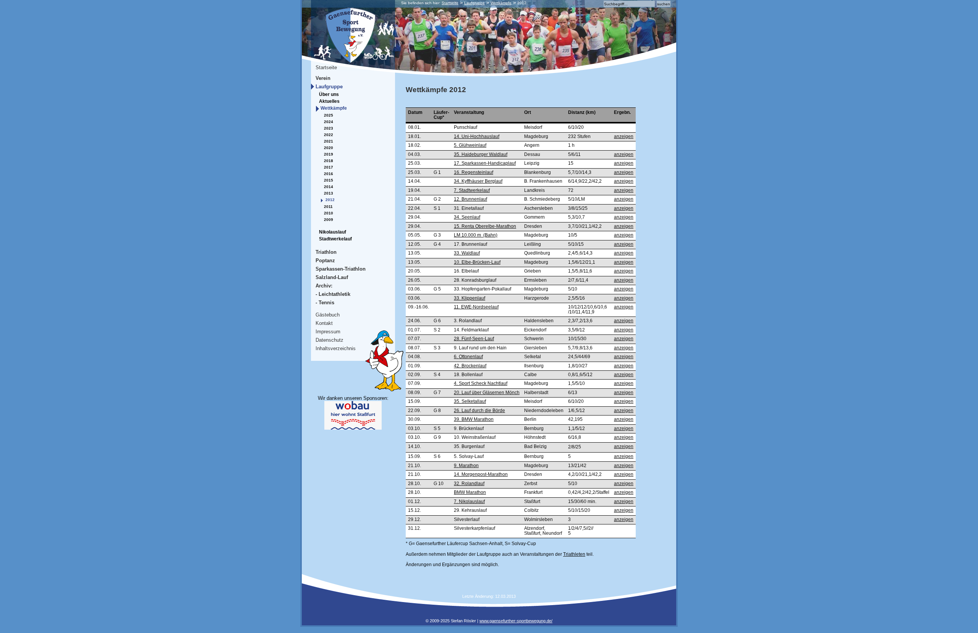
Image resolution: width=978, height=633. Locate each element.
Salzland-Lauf (332, 277)
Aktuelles (329, 101)
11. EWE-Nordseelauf (476, 307)
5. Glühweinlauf (470, 145)
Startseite (450, 3)
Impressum (328, 331)
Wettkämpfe (501, 3)
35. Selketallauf (470, 401)
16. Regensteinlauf (473, 172)
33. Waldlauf (467, 253)
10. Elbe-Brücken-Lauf (477, 262)
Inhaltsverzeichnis (336, 348)
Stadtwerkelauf (335, 239)
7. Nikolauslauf (469, 501)
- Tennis (325, 302)
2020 (328, 148)
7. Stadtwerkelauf (472, 190)
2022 (328, 135)
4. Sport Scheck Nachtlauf (480, 383)
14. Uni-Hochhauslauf (476, 136)
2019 (328, 154)
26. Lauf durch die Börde (479, 410)
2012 (330, 200)
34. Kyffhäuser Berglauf (478, 181)
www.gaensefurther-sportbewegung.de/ (515, 620)
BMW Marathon (470, 492)
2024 (328, 122)
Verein (323, 78)
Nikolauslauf (332, 232)
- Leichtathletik (333, 294)
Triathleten (574, 554)
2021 (328, 141)
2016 (328, 174)
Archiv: (324, 286)
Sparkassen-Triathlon (341, 269)
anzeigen (623, 136)
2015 (328, 180)
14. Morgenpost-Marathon (481, 474)
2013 (328, 193)
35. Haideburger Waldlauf (480, 154)
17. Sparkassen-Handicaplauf (485, 163)
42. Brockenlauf (470, 365)
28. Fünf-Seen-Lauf (474, 338)
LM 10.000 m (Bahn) (475, 235)
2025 (328, 115)
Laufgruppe (474, 3)
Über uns (329, 94)
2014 (328, 187)
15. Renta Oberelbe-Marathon (485, 226)
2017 (328, 167)
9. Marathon (466, 465)
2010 (328, 213)
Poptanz (325, 260)
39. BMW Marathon (474, 419)
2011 (328, 207)
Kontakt (324, 323)
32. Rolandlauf (469, 483)
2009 (328, 219)
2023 (328, 128)
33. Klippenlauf (469, 298)
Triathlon (326, 252)
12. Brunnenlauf (470, 199)
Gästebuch (328, 315)
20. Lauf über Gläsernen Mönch (487, 392)
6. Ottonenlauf (468, 356)
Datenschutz (329, 340)
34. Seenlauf (467, 217)
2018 (328, 161)
